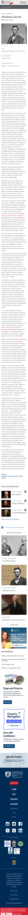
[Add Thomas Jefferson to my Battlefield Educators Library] (25, 501)
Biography (9, 13)
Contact (14, 817)
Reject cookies (17, 914)
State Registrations (14, 899)
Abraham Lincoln (6, 476)
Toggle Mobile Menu (23, 2)
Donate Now (14, 783)
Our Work (14, 804)
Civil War (3, 13)
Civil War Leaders (9, 561)
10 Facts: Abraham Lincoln (7, 664)
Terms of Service (14, 895)
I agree (3, 914)
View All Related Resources (10, 519)
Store (16, 813)
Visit (14, 794)
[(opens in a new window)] (7, 824)
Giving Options (14, 808)
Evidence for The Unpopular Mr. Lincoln (10, 668)
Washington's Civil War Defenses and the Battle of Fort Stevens (13, 660)
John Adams (16, 494)
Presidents (14, 476)
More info (9, 914)
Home (8, 2)
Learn (14, 789)
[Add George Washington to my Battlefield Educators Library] (25, 510)
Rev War (14, 491)
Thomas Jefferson (18, 503)
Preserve (14, 799)
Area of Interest (12, 558)
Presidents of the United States (13, 620)
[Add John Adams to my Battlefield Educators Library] (25, 492)
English (11, 20)
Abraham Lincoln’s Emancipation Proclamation (12, 656)
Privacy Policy (14, 891)
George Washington (19, 512)
